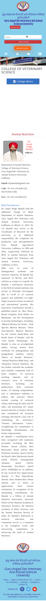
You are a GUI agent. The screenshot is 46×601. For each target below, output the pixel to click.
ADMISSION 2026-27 (22, 48)
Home (5, 580)
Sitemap (24, 582)
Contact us (23, 584)
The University (12, 582)
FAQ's (37, 580)
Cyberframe (33, 596)
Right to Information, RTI (22, 580)
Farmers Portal (15, 27)
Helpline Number (23, 42)
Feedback (34, 582)
